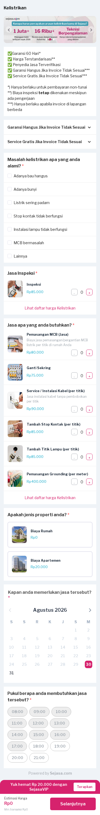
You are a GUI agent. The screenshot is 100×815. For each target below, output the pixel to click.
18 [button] (24, 655)
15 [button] (75, 647)
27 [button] (50, 664)
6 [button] (50, 638)
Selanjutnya (73, 803)
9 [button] (88, 638)
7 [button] (63, 638)
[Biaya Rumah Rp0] (51, 541)
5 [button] (37, 638)
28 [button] (62, 664)
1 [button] (76, 630)
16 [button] (88, 647)
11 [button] (24, 647)
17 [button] (11, 655)
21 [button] (63, 655)
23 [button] (88, 655)
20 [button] (50, 655)
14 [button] (63, 647)
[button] (46, 39)
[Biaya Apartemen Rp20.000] (51, 571)
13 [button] (50, 647)
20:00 (17, 757)
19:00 (60, 746)
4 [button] (24, 638)
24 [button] (11, 664)
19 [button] (37, 655)
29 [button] (75, 664)
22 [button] (75, 655)
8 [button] (75, 638)
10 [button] (11, 647)
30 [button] (88, 664)
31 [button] (11, 673)
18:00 (38, 746)
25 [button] (24, 664)
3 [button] (11, 638)
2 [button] (88, 630)
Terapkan (84, 787)
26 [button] (37, 664)
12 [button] (37, 647)
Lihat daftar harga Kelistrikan (50, 308)
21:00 (39, 757)
